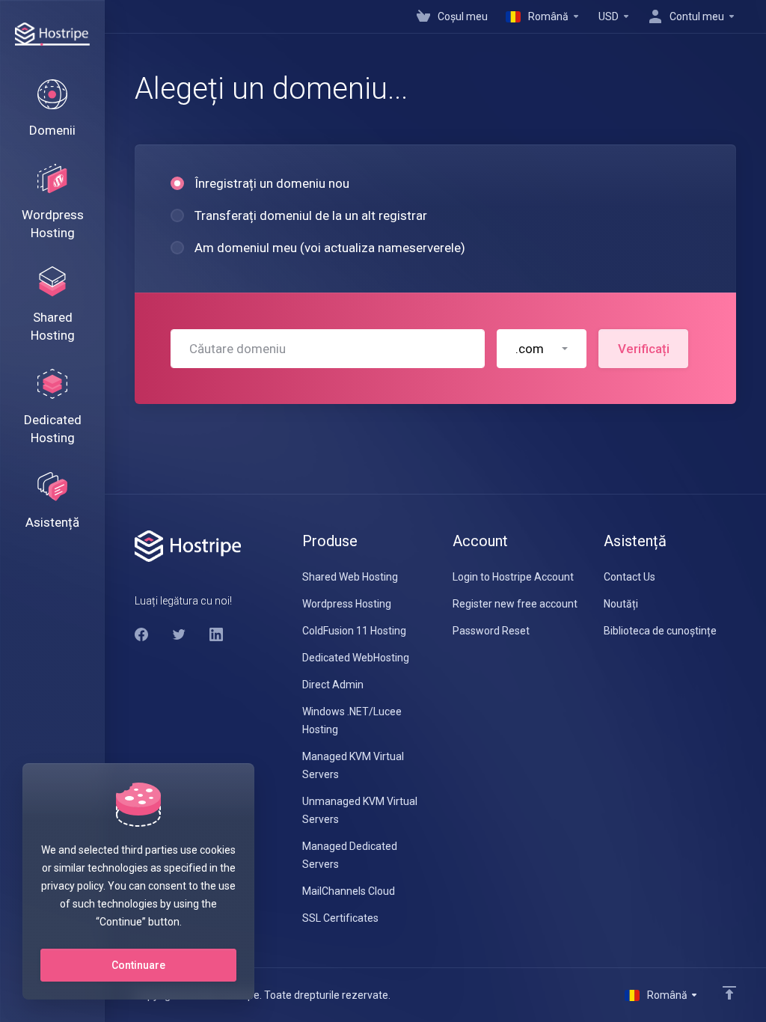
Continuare (138, 965)
